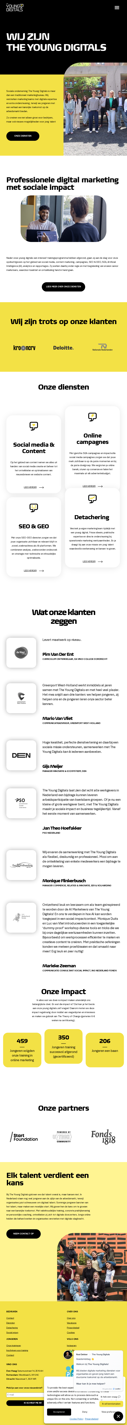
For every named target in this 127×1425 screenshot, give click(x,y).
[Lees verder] (100, 561)
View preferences (110, 1412)
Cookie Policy (76, 1419)
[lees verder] (41, 487)
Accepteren (59, 1412)
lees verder (30, 487)
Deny (84, 1412)
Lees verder (89, 561)
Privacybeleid (91, 1419)
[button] (117, 7)
